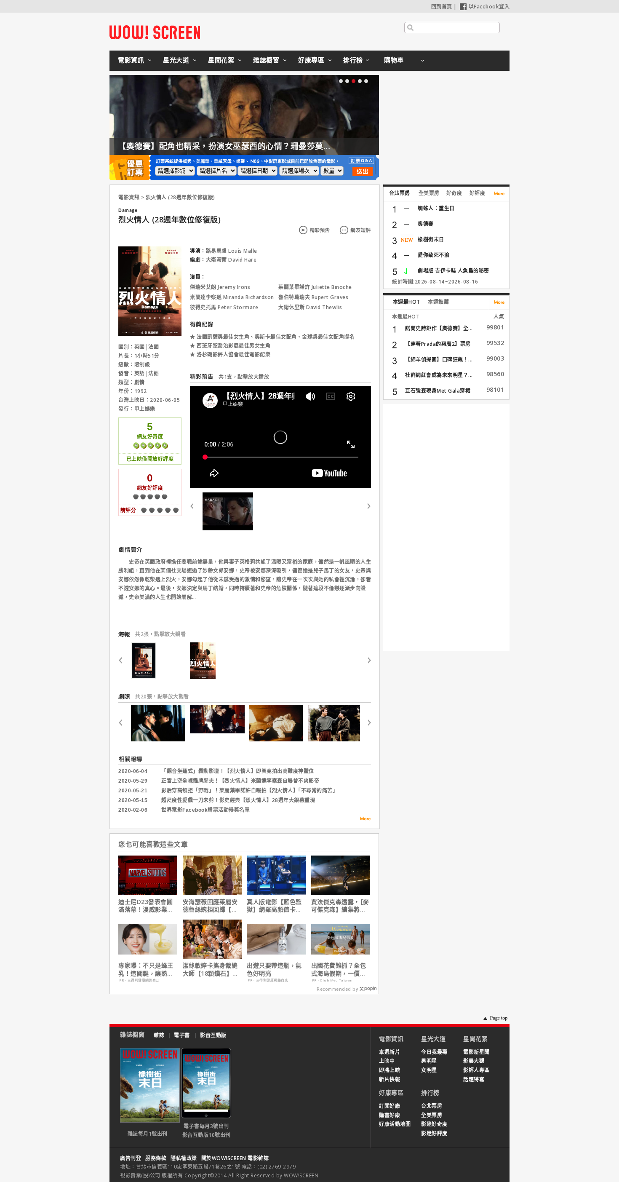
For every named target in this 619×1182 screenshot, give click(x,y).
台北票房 (399, 193)
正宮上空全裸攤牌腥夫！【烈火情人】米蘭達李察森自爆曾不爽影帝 (240, 781)
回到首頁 (441, 6)
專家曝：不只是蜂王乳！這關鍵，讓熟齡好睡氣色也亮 (145, 969)
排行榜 (353, 60)
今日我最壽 (434, 1052)
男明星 (429, 1060)
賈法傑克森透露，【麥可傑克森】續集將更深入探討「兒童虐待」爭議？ (340, 905)
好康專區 (311, 60)
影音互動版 (213, 1035)
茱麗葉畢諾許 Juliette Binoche (315, 287)
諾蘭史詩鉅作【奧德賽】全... (439, 328)
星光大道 (176, 60)
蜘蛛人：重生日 (436, 208)
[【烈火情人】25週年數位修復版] (228, 511)
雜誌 (159, 1035)
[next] (365, 511)
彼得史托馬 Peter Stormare (224, 307)
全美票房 (429, 193)
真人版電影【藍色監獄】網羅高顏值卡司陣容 (274, 905)
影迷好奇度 (434, 1124)
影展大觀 (473, 1060)
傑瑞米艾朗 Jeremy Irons (220, 287)
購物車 (394, 60)
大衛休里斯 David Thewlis (310, 307)
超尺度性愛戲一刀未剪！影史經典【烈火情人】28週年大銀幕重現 (238, 800)
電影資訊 (131, 60)
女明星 (429, 1070)
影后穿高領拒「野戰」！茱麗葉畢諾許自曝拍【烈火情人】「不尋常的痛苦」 (249, 791)
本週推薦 (438, 301)
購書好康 (389, 1115)
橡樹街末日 (431, 239)
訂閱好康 (389, 1106)
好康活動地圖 (395, 1124)
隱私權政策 (184, 1158)
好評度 (478, 193)
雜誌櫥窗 (266, 60)
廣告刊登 (130, 1158)
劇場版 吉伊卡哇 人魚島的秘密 (453, 270)
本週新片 (389, 1052)
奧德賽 (426, 223)
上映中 (387, 1060)
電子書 (182, 1035)
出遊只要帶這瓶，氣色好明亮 (274, 969)
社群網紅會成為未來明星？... (439, 375)
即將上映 (389, 1070)
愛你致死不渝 (433, 255)
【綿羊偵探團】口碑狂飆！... (439, 359)
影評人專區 (476, 1070)
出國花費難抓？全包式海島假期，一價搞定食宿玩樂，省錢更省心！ (338, 969)
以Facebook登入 (489, 6)
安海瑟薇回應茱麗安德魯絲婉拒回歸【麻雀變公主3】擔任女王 (212, 905)
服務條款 (155, 1158)
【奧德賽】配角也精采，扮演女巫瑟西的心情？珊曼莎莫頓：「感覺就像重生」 (260, 146)
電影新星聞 (476, 1052)
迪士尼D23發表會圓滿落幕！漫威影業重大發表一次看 (145, 905)
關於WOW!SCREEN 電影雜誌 (235, 1158)
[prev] (195, 511)
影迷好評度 (434, 1133)
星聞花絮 (221, 60)
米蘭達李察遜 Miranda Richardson (232, 297)
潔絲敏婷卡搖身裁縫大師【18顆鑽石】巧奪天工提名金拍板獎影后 (211, 969)
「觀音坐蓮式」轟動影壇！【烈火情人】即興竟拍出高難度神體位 (237, 771)
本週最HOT (406, 301)
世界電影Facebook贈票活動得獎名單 (205, 810)
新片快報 (389, 1079)
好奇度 (454, 193)
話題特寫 (473, 1079)
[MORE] (362, 820)
